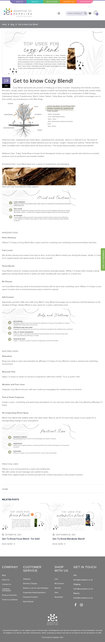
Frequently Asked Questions (34, 593)
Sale (56, 593)
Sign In (35, 1)
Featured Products (30, 597)
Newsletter (59, 597)
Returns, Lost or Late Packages (35, 588)
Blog (12, 24)
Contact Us (68, 1)
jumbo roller (75, 377)
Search (84, 13)
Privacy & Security (9, 595)
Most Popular (28, 602)
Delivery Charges (30, 583)
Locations (85, 1)
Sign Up (19, 1)
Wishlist (58, 588)
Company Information (6, 590)
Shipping (26, 579)
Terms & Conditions (10, 600)
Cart (56, 579)
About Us (5, 580)
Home (4, 24)
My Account (52, 1)
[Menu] (59, 13)
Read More (7, 544)
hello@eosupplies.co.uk (83, 580)
